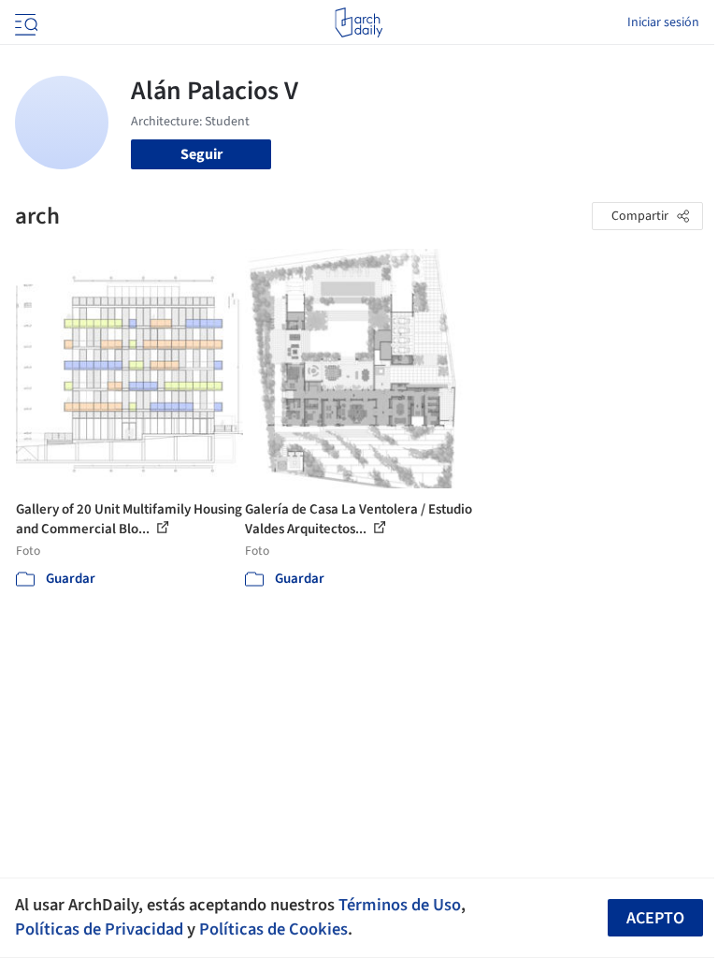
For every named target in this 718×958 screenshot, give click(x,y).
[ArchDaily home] (358, 22)
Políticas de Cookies (273, 929)
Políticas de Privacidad (99, 929)
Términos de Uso (399, 905)
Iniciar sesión (663, 22)
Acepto (655, 918)
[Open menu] (24, 22)
